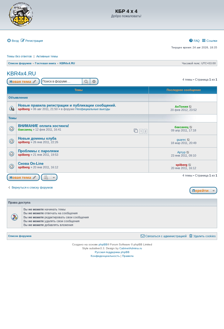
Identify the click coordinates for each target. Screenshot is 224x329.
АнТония (181, 106)
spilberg (24, 109)
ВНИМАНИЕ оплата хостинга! (43, 126)
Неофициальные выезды (92, 109)
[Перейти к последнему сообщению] (190, 106)
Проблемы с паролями (38, 151)
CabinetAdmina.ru (130, 248)
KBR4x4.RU (21, 73)
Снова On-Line (30, 163)
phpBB (103, 244)
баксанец (25, 129)
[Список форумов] (21, 14)
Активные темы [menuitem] (47, 56)
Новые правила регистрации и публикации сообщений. (67, 105)
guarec (181, 139)
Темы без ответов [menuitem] (19, 56)
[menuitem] (13, 40)
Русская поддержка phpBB (112, 252)
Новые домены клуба (37, 138)
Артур (181, 152)
